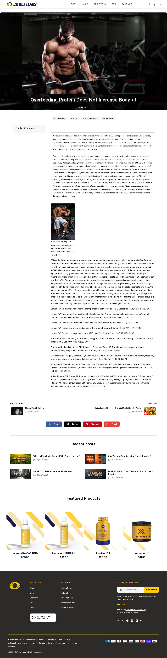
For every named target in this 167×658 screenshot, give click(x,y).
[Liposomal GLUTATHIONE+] (25, 531)
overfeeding (59, 118)
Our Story (34, 598)
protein (74, 118)
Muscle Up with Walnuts (34, 408)
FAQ (31, 603)
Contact (33, 608)
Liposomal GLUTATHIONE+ (25, 553)
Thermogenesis (90, 118)
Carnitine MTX (103, 553)
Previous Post (17, 403)
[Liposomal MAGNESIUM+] (64, 531)
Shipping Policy (67, 598)
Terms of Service (68, 608)
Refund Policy (66, 593)
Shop (32, 588)
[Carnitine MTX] (103, 531)
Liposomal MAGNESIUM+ (64, 553)
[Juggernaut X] (142, 531)
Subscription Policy (68, 603)
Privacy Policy (66, 588)
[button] (149, 4)
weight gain (107, 118)
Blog (32, 593)
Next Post (152, 403)
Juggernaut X (141, 553)
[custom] (118, 620)
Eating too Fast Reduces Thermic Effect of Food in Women (118, 408)
